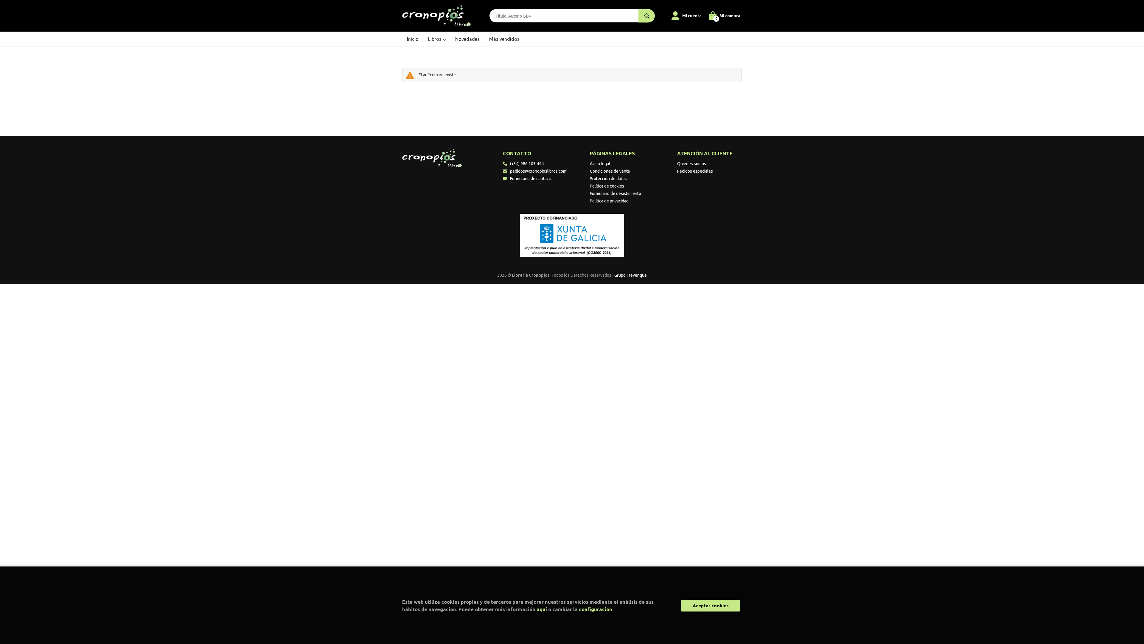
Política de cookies (607, 186)
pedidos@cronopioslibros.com (538, 171)
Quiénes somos (691, 163)
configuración (595, 609)
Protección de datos (608, 178)
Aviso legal (600, 163)
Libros (435, 39)
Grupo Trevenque (630, 275)
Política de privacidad (609, 201)
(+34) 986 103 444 (527, 163)
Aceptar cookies (711, 605)
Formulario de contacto (531, 178)
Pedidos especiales (695, 171)
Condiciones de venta (610, 171)
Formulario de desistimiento (615, 193)
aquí (542, 609)
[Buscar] (646, 16)
